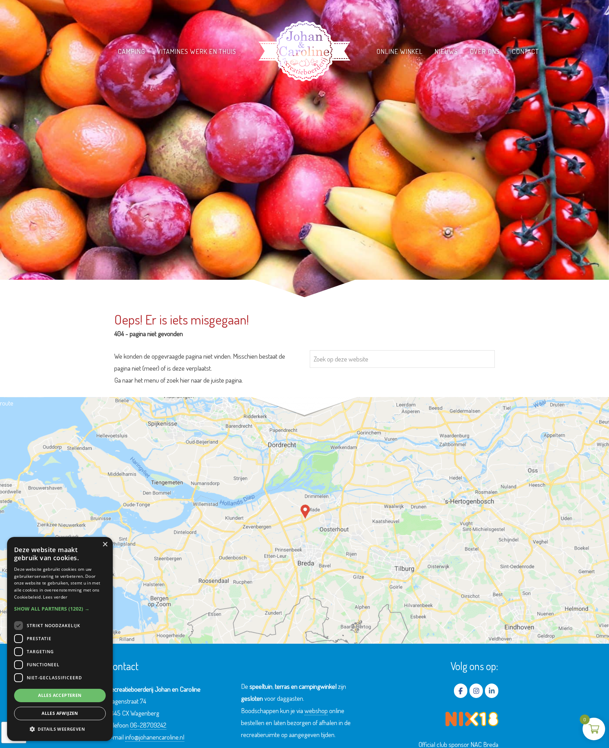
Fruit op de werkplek (190, 64)
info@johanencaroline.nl (154, 736)
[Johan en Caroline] (304, 51)
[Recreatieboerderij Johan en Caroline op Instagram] (476, 691)
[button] (60, 608)
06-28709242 (148, 725)
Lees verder (55, 597)
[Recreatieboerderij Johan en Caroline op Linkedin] (491, 691)
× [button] (104, 544)
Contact (525, 51)
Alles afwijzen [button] (60, 713)
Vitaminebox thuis (186, 77)
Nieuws (446, 51)
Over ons (485, 51)
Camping (131, 51)
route (6, 402)
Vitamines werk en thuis (196, 51)
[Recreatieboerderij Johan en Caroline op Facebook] (460, 691)
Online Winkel (399, 51)
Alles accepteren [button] (59, 695)
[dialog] (60, 639)
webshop (316, 710)
